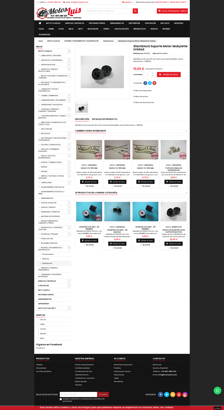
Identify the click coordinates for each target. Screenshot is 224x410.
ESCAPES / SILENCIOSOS (51, 144)
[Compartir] (145, 83)
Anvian (43, 329)
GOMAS (44, 171)
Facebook (40, 348)
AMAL (42, 324)
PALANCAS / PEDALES (49, 234)
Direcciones (119, 375)
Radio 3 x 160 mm (145, 168)
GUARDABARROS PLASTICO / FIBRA (51, 192)
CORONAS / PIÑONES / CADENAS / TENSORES (48, 110)
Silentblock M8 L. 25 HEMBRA (89, 228)
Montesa (178, 23)
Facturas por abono (122, 371)
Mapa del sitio (81, 381)
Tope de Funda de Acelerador (173, 169)
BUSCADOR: (93, 29)
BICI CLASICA (44, 290)
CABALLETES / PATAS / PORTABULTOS (48, 90)
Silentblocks (47, 263)
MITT (80, 29)
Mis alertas (118, 381)
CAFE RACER (150, 23)
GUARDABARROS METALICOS (52, 187)
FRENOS (44, 167)
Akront (43, 319)
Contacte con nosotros (84, 378)
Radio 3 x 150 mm (89, 168)
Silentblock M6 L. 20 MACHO (117, 231)
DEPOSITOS (45, 133)
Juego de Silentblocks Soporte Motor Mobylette (173, 232)
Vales (116, 378)
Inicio (39, 46)
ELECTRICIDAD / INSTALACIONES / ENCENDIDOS (52, 139)
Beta (42, 338)
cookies (64, 407)
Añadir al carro (168, 74)
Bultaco (165, 23)
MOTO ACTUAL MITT (47, 308)
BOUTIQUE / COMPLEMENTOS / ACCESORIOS (52, 83)
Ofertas (39, 364)
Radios (154, 29)
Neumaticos (140, 29)
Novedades (41, 368)
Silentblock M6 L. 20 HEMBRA (145, 228)
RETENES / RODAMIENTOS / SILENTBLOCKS (50, 248)
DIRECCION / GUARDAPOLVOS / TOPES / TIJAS (52, 123)
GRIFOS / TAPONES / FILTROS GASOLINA (51, 177)
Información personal (123, 364)
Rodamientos (48, 254)
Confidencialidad (82, 368)
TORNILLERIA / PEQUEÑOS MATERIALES (49, 275)
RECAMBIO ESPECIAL (49, 243)
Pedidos (117, 368)
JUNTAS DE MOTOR (48, 203)
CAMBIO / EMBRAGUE (49, 95)
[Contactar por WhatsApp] (217, 390)
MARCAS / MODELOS (74, 23)
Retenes (45, 259)
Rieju (71, 29)
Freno (106, 29)
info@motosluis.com (79, 2)
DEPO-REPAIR (46, 129)
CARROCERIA (46, 182)
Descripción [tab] (82, 119)
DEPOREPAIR (134, 23)
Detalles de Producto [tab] (104, 119)
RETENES (166, 29)
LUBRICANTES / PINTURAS (51, 55)
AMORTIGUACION (48, 64)
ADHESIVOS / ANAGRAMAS (52, 60)
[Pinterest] (154, 83)
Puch (61, 29)
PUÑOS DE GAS (47, 238)
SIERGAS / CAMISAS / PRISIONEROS (48, 269)
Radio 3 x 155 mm (117, 168)
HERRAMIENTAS (117, 23)
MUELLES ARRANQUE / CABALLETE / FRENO (48, 222)
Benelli (43, 333)
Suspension (44, 34)
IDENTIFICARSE (161, 2)
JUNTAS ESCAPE (121, 29)
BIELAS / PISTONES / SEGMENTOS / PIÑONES (52, 77)
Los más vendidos (43, 371)
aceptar (218, 408)
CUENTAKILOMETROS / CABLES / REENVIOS (52, 117)
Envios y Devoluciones (84, 364)
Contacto (159, 358)
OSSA (41, 29)
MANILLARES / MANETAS (50, 212)
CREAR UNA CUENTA (178, 2)
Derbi (51, 29)
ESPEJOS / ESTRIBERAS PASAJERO (48, 150)
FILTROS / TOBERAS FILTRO (51, 162)
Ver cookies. (167, 407)
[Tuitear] (150, 83)
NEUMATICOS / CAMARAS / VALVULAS (50, 228)
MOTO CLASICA (53, 23)
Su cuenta (119, 358)
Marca (156, 53)
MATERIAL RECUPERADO (50, 216)
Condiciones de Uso (83, 371)
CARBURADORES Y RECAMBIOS (53, 100)
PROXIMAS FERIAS (97, 23)
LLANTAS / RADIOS (48, 207)
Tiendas (78, 385)
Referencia (138, 53)
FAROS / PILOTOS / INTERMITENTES (47, 157)
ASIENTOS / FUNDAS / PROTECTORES (48, 70)
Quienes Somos (82, 375)
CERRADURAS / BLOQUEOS (52, 104)
